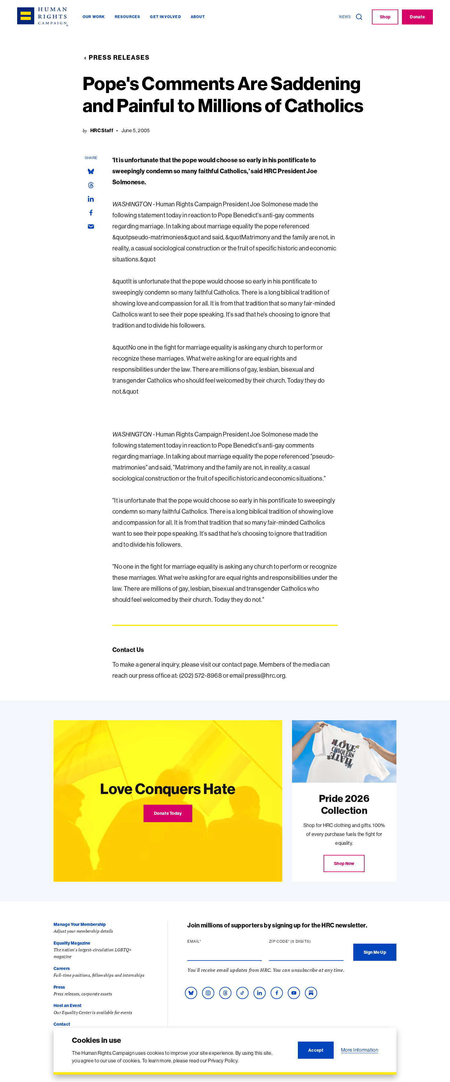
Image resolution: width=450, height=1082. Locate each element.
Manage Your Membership (80, 924)
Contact (62, 1024)
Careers (62, 968)
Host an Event (67, 1005)
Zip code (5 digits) (302, 941)
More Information (359, 1050)
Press (59, 987)
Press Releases (119, 57)
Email (206, 941)
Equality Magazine (72, 943)
